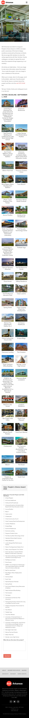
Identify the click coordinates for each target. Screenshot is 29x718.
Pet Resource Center (10, 560)
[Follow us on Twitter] (14, 701)
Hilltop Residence (21, 281)
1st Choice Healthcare (21, 323)
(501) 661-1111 (14, 710)
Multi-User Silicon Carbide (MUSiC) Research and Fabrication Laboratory (7, 232)
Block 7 (7, 465)
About (4, 670)
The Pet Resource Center (21, 268)
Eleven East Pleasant (21, 419)
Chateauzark (8, 446)
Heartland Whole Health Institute (21, 200)
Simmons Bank (9, 576)
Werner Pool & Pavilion (7, 433)
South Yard (21, 477)
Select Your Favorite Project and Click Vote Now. (13, 495)
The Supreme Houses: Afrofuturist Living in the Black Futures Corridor (21, 449)
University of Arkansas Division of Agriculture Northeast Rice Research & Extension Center (7, 251)
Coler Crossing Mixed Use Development (21, 309)
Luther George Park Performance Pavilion (21, 134)
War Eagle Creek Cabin (7, 419)
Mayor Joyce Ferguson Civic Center (7, 201)
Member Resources (14, 670)
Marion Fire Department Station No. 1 (8, 324)
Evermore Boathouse (21, 109)
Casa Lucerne (21, 294)
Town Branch (21, 184)
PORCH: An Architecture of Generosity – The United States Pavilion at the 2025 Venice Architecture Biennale (15, 566)
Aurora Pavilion (7, 215)
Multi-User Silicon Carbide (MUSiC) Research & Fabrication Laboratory (14, 552)
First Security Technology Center (21, 229)
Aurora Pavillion (9, 509)
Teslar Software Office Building (7, 365)
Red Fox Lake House (7, 405)
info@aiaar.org (14, 709)
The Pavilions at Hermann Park (8, 294)
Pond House (8, 281)
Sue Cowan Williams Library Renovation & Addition (8, 154)
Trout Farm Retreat (21, 432)
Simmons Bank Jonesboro (21, 379)
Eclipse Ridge (21, 338)
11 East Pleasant (9, 498)
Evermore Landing (7, 352)
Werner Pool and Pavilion (11, 632)
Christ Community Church (11, 519)
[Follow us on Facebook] (10, 701)
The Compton (21, 352)
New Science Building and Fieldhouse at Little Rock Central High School (8, 136)
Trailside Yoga (21, 247)
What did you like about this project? (13, 640)
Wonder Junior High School (21, 365)
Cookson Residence (21, 405)
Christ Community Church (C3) (7, 339)
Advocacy (5, 674)
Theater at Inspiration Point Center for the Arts (7, 478)
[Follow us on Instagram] (18, 701)
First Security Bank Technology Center (14, 535)
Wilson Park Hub (7, 170)
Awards (24, 670)
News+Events (22, 674)
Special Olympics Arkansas (7, 268)
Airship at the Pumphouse (21, 216)
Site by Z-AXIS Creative (20, 714)
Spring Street (8, 307)
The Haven (21, 465)
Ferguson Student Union (21, 171)
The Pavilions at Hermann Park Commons (12, 598)
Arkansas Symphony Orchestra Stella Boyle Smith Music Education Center (21, 155)
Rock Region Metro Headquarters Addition (8, 185)
